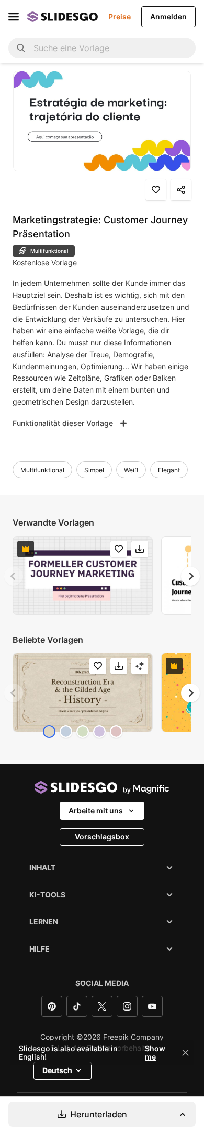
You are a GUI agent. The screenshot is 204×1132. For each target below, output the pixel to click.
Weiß (131, 470)
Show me (155, 1052)
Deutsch (57, 1070)
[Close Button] (185, 1052)
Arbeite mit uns (96, 810)
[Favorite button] (155, 189)
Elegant (169, 470)
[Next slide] (190, 576)
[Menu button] (13, 16)
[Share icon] (181, 189)
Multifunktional (42, 470)
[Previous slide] (13, 576)
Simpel (94, 470)
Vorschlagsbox (102, 836)
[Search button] (20, 48)
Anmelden (168, 16)
